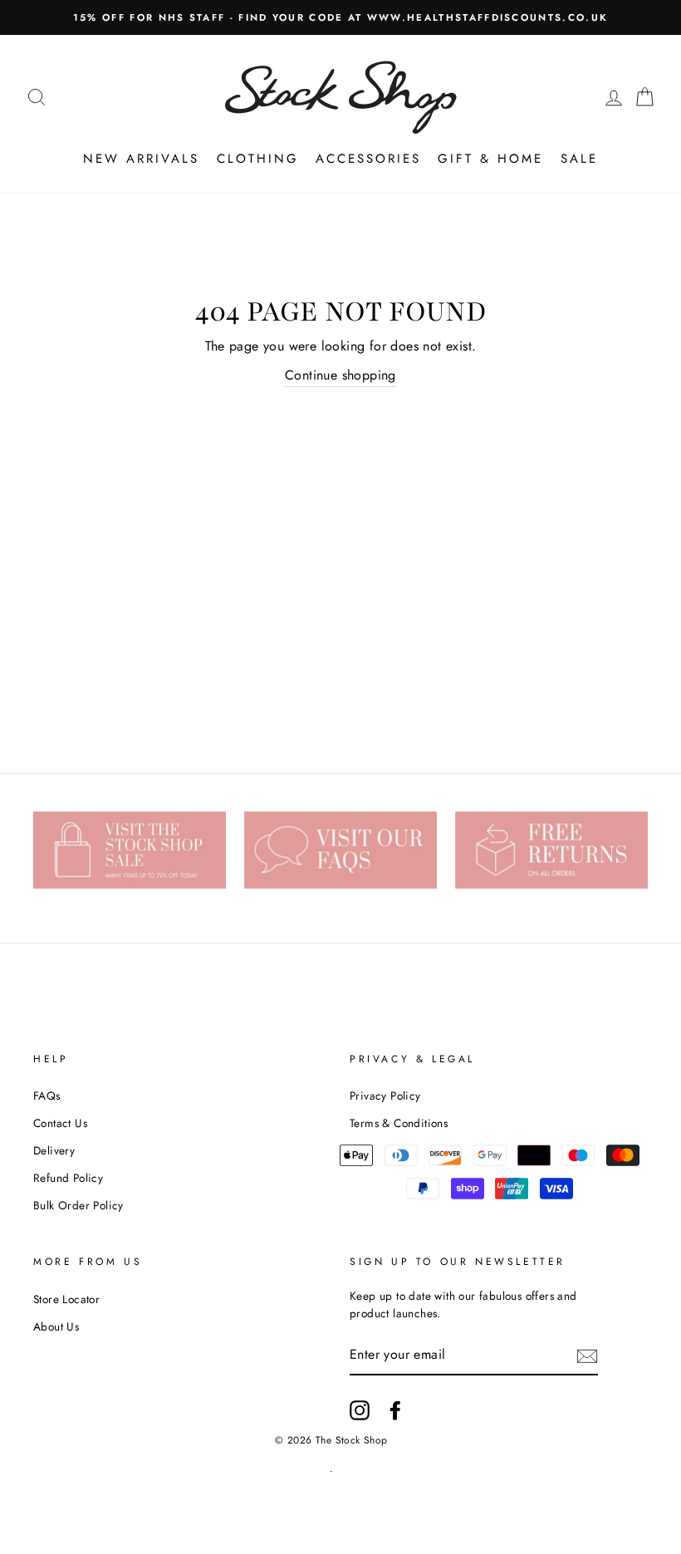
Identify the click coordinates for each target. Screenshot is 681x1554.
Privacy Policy (385, 1095)
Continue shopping (340, 375)
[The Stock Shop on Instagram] (360, 1410)
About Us (56, 1326)
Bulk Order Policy (78, 1205)
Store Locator (66, 1299)
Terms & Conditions (399, 1123)
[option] (340, 17)
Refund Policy (68, 1177)
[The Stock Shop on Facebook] (395, 1410)
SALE (579, 159)
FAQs (47, 1095)
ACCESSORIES (368, 159)
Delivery (54, 1150)
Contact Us (60, 1123)
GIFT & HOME (490, 159)
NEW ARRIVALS (141, 159)
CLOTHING (258, 159)
